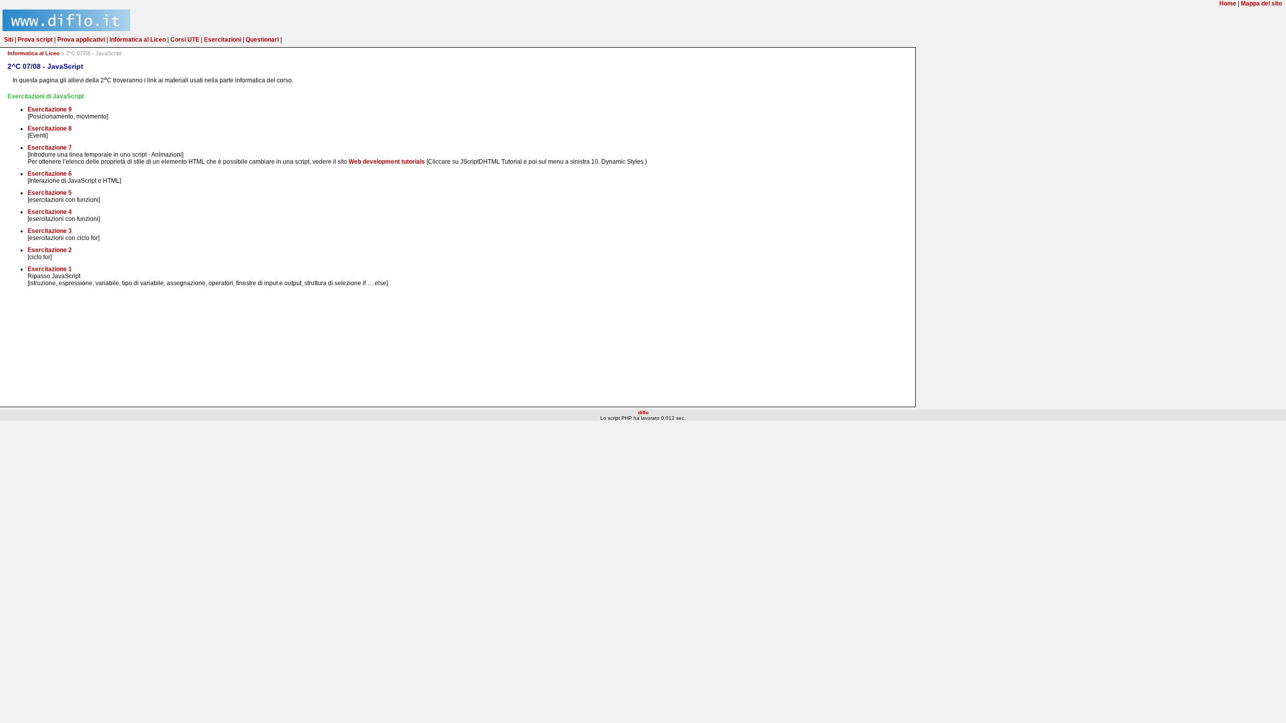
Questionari (262, 39)
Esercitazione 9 (50, 109)
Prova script (35, 39)
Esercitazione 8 (50, 128)
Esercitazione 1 (50, 269)
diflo (643, 412)
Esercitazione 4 (50, 211)
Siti (8, 39)
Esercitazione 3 (50, 230)
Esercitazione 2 (50, 250)
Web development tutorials (387, 161)
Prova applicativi (81, 39)
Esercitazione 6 (50, 173)
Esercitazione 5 (50, 192)
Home (1227, 3)
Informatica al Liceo (138, 39)
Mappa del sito (1261, 3)
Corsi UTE (184, 39)
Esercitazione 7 (50, 147)
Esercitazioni (222, 39)
